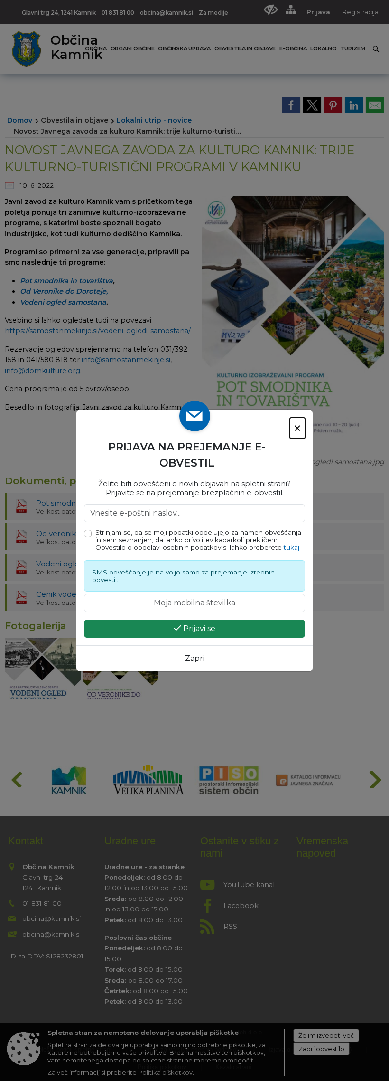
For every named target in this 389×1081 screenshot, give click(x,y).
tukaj (291, 547)
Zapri (194, 658)
